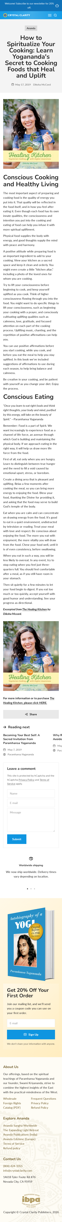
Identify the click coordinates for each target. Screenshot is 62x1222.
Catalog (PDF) (12, 1107)
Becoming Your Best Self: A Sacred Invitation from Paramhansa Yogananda (21, 739)
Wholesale (10, 1098)
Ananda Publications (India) (20, 1134)
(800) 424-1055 (13, 1166)
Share (33, 714)
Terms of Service (13, 1143)
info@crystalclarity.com (17, 1170)
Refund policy (11, 1148)
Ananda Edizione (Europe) (19, 1139)
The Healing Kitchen (34, 609)
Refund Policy (39, 1107)
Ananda (31, 28)
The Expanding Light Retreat (21, 1130)
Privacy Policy (26, 779)
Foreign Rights (12, 1103)
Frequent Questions (43, 1098)
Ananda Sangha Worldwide (20, 1125)
